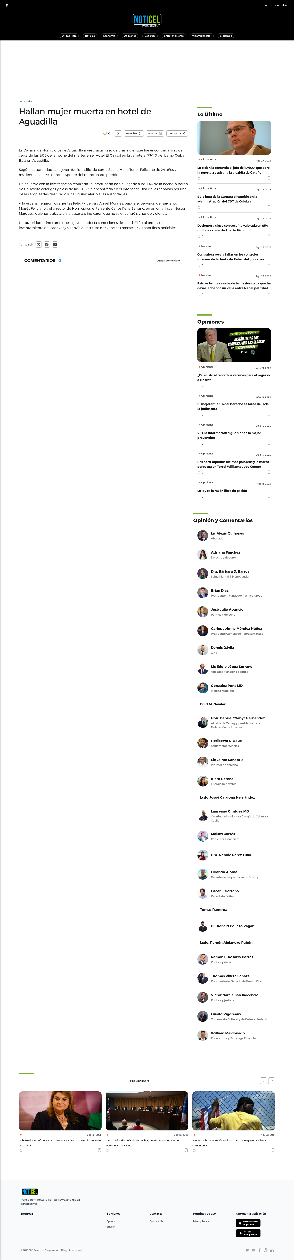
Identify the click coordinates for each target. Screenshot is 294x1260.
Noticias (90, 35)
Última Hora (69, 35)
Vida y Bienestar (201, 35)
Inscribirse (281, 5)
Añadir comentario (168, 260)
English (111, 1226)
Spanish (111, 1221)
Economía (109, 35)
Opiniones (130, 35)
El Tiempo (226, 35)
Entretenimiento (174, 35)
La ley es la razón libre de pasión (222, 490)
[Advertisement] (147, 66)
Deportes (150, 35)
